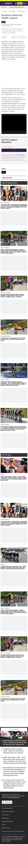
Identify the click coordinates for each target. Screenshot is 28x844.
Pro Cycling (4, 11)
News (3, 22)
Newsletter (23, 37)
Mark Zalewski (18, 24)
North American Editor (8, 24)
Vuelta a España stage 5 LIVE (17, 7)
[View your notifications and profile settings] (15, 3)
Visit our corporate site (13, 797)
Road (3, 172)
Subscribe (20, 3)
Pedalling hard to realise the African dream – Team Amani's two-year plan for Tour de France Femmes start (15, 742)
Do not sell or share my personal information (13, 831)
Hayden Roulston (21, 11)
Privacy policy (5, 815)
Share (5, 37)
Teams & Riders (12, 11)
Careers (4, 824)
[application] (14, 123)
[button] (26, 3)
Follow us (16, 37)
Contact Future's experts (8, 811)
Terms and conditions (7, 808)
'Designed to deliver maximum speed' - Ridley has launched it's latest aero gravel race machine (13, 750)
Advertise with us (6, 828)
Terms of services (19, 154)
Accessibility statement (7, 821)
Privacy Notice (21, 156)
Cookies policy (5, 818)
